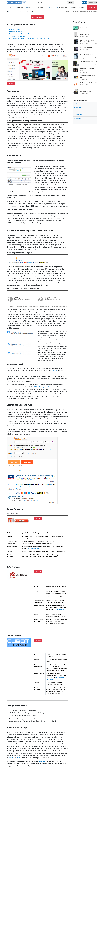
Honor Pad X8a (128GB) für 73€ (88, 26)
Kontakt (69, 11)
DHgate (11, 758)
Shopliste (42, 761)
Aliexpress (78, 104)
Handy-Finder (62, 7)
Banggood (78, 107)
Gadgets (30, 7)
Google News (93, 11)
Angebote (93, 7)
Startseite (10, 11)
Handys (20, 7)
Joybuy (19, 758)
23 (96, 79)
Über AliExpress (14, 29)
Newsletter (85, 11)
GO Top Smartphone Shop (42, 387)
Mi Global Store (12, 514)
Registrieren (93, 2)
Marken (83, 7)
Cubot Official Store (14, 635)
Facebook (76, 11)
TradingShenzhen (80, 122)
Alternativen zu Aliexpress (18, 41)
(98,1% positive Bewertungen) (35, 548)
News (11, 7)
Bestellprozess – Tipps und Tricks (20, 34)
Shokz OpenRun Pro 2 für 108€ (88, 83)
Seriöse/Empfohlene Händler (19, 36)
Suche (71, 2)
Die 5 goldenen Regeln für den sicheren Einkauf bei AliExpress (29, 38)
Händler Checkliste (15, 32)
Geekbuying (79, 114)
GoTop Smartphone (13, 567)
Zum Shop (38, 17)
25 (96, 43)
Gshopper (78, 118)
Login (85, 2)
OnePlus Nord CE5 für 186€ (87, 47)
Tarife (52, 7)
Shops (74, 7)
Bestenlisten (42, 7)
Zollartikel (53, 370)
